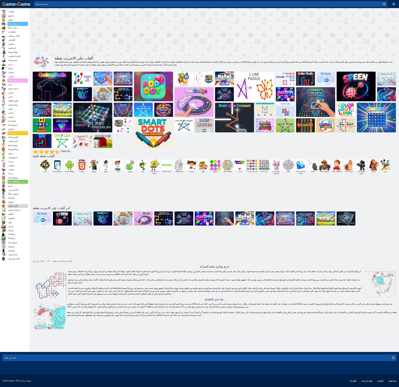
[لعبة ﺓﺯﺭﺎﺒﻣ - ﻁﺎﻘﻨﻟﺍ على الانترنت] (346, 125)
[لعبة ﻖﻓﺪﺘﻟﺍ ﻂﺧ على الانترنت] (123, 79)
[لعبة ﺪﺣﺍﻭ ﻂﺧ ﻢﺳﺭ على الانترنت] (103, 79)
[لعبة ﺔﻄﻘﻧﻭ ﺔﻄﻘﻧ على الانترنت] (305, 125)
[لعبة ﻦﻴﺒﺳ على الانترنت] (356, 86)
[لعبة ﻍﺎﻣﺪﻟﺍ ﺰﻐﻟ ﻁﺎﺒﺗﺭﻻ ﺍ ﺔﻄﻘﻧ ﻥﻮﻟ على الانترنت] (346, 110)
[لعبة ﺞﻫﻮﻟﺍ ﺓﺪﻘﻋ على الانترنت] (82, 94)
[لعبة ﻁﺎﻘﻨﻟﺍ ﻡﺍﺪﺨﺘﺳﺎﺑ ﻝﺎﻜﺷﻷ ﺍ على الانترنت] (285, 125)
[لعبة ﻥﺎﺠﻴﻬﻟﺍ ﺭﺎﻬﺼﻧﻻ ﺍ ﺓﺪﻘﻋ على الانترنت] (265, 125)
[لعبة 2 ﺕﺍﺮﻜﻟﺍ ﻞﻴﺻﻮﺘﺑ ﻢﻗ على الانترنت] (325, 125)
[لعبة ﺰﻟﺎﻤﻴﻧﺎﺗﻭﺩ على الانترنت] (62, 110)
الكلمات (380, 381)
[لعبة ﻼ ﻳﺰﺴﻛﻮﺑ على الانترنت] (285, 79)
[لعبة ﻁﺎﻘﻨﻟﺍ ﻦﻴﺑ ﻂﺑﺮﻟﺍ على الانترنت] (82, 141)
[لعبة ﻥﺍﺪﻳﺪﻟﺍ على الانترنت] (224, 79)
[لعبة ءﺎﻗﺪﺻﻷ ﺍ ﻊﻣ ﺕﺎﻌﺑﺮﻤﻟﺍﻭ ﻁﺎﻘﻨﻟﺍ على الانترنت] (42, 110)
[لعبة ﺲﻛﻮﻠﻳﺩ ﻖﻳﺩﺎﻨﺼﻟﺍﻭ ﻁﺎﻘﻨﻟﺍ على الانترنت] (285, 110)
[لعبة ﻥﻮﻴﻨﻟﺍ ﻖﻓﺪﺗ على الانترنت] (123, 110)
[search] (384, 4)
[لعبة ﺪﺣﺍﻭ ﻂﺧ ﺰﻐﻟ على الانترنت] (143, 110)
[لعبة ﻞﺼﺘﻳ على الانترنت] (376, 117)
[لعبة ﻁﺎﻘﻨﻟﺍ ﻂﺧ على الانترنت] (62, 141)
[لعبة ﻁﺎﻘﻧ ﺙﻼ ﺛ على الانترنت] (62, 125)
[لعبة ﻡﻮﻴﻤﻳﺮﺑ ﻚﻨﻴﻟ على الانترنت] (92, 117)
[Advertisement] (124, 31)
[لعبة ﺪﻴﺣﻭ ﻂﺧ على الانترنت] (265, 110)
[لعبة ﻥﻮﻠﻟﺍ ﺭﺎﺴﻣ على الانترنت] (52, 86)
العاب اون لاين (366, 381)
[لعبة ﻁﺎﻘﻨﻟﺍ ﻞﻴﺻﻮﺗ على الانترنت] (42, 141)
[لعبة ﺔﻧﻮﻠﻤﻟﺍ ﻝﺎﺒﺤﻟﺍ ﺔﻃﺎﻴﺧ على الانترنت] (103, 94)
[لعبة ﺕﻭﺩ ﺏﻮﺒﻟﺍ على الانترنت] (153, 86)
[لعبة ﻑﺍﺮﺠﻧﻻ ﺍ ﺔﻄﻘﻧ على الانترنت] (285, 94)
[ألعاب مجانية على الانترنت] (16, 4)
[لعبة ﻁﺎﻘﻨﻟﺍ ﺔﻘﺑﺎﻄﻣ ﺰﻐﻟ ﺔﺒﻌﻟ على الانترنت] (163, 110)
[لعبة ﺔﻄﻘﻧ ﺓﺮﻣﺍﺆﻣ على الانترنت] (386, 79)
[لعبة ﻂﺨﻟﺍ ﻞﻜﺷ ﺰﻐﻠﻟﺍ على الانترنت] (184, 125)
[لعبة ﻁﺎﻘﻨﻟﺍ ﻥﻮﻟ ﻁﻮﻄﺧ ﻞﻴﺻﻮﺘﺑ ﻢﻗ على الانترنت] (315, 102)
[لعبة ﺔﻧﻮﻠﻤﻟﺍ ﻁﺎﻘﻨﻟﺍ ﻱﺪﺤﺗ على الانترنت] (204, 79)
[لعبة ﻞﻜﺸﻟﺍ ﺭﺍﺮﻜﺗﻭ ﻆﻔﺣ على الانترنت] (123, 94)
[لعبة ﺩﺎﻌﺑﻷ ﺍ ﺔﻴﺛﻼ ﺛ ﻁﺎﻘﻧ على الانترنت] (325, 79)
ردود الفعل (392, 381)
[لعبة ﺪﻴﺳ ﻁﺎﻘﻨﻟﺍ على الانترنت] (204, 125)
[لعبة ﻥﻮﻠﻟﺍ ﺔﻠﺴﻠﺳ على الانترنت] (305, 79)
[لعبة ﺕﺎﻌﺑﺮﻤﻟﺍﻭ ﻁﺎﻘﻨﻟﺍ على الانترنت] (386, 94)
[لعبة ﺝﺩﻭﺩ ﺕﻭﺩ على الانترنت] (194, 102)
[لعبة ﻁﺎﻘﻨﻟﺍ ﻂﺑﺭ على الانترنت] (103, 141)
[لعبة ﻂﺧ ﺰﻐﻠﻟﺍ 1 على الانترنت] (254, 86)
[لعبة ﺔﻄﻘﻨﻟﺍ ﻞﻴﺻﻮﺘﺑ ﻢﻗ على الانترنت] (82, 79)
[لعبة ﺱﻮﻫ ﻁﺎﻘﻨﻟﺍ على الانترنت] (184, 79)
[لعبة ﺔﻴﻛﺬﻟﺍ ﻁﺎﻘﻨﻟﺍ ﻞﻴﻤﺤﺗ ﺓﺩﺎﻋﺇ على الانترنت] (153, 133)
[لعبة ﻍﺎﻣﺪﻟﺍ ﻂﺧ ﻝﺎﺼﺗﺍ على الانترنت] (234, 117)
